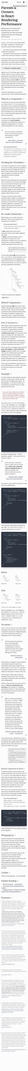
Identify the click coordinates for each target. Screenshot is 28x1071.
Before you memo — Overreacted (12, 884)
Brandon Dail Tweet (6, 1027)
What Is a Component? (11, 99)
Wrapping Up (7, 835)
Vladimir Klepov (17, 151)
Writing (19, 2)
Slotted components (7, 306)
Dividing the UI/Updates (12, 162)
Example (5, 374)
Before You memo (17, 381)
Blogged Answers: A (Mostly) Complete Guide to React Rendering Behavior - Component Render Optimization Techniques (13, 1010)
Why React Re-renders (11, 228)
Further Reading (8, 881)
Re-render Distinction (11, 214)
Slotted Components (10, 302)
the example (10, 255)
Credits (4, 872)
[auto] (24, 2)
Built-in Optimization (9, 323)
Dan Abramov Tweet (6, 974)
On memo (5, 624)
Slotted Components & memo (12, 769)
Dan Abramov (5, 383)
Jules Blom (5, 2)
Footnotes (5, 897)
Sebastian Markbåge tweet (8, 964)
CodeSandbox (5, 1025)
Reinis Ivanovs (8, 800)
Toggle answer (5, 297)
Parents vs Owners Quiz (12, 68)
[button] (11, 268)
